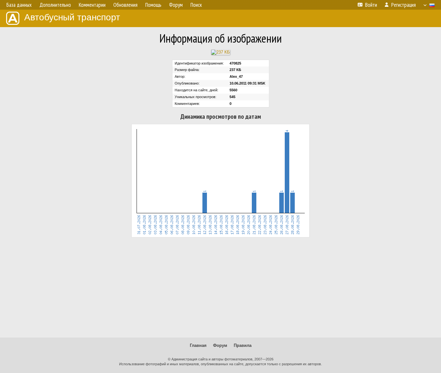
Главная (198, 345)
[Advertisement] (220, 287)
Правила (242, 345)
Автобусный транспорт (72, 17)
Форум (220, 345)
